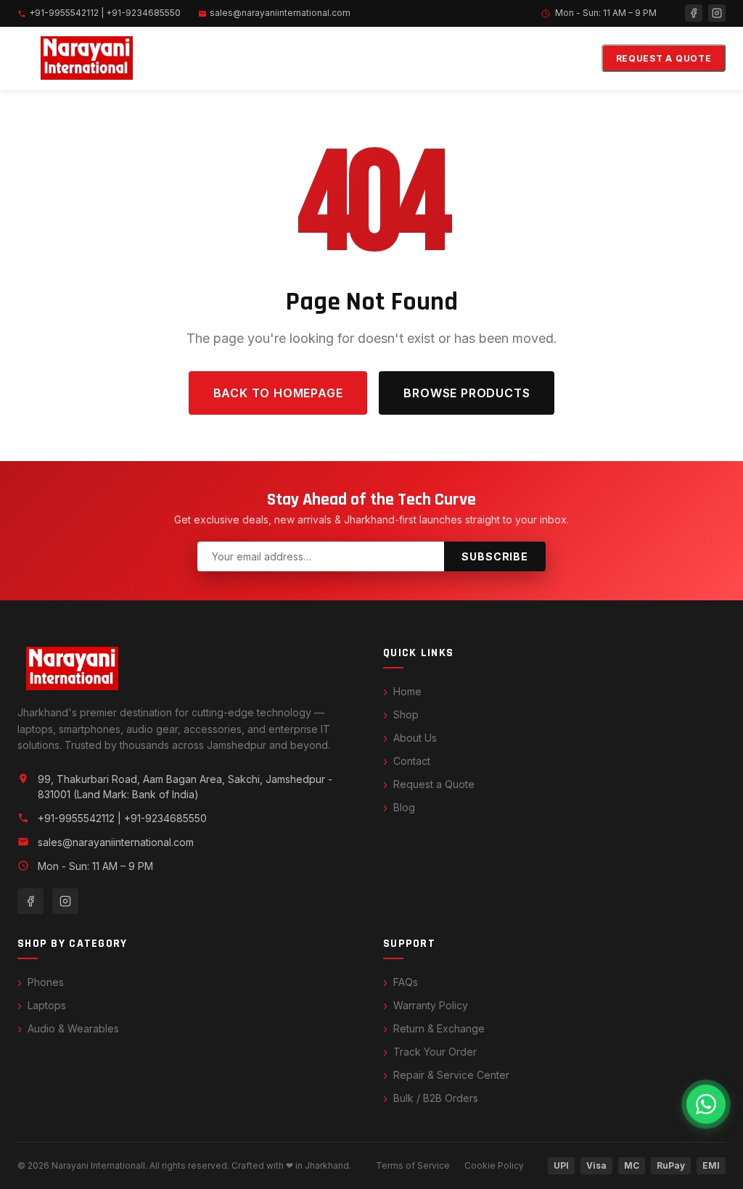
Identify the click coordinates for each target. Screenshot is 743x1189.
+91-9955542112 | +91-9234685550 (105, 12)
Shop (406, 714)
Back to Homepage (278, 393)
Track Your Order (435, 1051)
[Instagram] (717, 13)
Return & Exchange (439, 1028)
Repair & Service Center (451, 1075)
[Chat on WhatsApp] (706, 1104)
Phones (46, 982)
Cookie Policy (494, 1165)
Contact (411, 761)
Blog (404, 807)
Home (407, 691)
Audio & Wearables (73, 1028)
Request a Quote (664, 58)
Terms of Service (413, 1165)
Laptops (47, 1005)
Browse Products (466, 393)
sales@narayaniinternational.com (280, 12)
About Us (415, 738)
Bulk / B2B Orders (435, 1098)
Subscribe (494, 556)
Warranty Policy (430, 1005)
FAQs (405, 982)
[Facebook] (693, 13)
